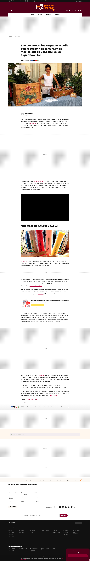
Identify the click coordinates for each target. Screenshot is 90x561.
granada (18, 36)
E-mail (38, 60)
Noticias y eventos (30, 406)
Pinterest (67, 10)
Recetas (48, 14)
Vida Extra (21, 532)
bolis (62, 406)
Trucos (39, 14)
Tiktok (81, 10)
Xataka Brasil (11, 550)
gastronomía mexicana (35, 286)
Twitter (34, 60)
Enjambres (24, 497)
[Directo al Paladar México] (45, 7)
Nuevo (12, 10)
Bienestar (36, 497)
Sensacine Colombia (32, 551)
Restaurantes (37, 490)
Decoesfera (65, 532)
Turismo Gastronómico (40, 406)
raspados (41, 375)
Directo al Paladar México (45, 549)
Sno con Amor (25, 261)
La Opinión (39, 399)
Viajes (32, 14)
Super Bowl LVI (52, 395)
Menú (9, 10)
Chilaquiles (20, 480)
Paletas (57, 406)
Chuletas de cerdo (41, 480)
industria (40, 294)
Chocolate (36, 501)
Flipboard (36, 60)
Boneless (49, 480)
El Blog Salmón (76, 530)
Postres (57, 14)
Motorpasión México (54, 549)
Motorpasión (54, 530)
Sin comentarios (26, 60)
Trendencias (65, 530)
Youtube (75, 10)
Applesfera (10, 534)
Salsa (22, 501)
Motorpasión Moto (56, 532)
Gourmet (10, 490)
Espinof (32, 532)
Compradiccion (66, 534)
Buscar (15, 10)
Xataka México (11, 548)
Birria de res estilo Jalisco (58, 480)
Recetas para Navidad (11, 497)
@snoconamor (31, 399)
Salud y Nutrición (12, 492)
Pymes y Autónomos (75, 533)
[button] (29, 113)
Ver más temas (12, 506)
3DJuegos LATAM (23, 548)
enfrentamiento (38, 181)
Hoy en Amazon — (37, 304)
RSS (66, 507)
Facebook (69, 10)
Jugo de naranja (69, 480)
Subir (77, 523)
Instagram (72, 10)
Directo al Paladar (45, 530)
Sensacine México (34, 548)
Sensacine (32, 530)
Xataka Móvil (11, 532)
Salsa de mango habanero (30, 480)
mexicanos (33, 123)
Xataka (10, 530)
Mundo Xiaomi (11, 539)
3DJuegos (21, 530)
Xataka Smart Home (11, 537)
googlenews (78, 10)
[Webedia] (12, 523)
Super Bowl (50, 406)
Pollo (9, 501)
